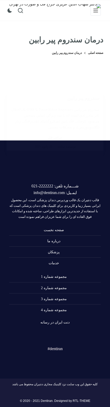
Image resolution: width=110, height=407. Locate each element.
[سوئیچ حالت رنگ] (10, 10)
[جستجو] (20, 10)
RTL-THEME (81, 401)
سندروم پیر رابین (83, 98)
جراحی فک (55, 137)
